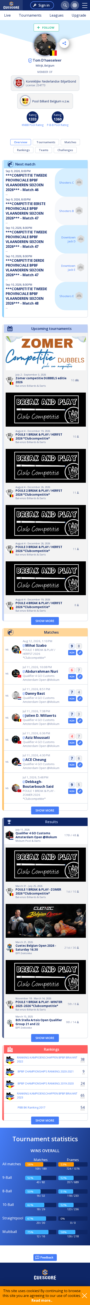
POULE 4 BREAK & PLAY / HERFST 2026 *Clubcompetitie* (39, 605)
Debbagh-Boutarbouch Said (38, 784)
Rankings (23, 150)
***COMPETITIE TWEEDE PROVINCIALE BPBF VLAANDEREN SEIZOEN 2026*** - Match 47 (26, 239)
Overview (20, 142)
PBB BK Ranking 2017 (31, 1107)
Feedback (46, 1257)
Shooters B (66, 211)
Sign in (44, 5)
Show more (44, 621)
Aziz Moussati (37, 737)
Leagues (57, 15)
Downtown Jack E (68, 268)
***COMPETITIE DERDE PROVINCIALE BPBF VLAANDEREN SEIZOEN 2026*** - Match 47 (25, 267)
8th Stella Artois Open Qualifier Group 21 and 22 (39, 1022)
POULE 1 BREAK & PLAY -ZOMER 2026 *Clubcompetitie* (38, 891)
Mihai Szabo (36, 645)
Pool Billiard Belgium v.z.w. (51, 101)
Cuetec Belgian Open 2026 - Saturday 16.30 (36, 948)
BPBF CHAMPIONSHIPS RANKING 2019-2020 (46, 1083)
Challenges (65, 150)
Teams (43, 150)
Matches (70, 142)
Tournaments (30, 15)
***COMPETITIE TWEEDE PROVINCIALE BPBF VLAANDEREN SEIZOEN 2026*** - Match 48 (26, 296)
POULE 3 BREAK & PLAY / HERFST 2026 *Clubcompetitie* (39, 549)
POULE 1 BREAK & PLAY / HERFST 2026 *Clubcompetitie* (39, 436)
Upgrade (79, 15)
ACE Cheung (35, 759)
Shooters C (66, 182)
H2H (71, 652)
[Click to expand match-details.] (80, 652)
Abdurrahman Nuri (41, 671)
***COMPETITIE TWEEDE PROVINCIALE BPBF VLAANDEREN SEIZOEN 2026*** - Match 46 (26, 182)
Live (7, 15)
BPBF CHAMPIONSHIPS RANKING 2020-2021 (46, 1071)
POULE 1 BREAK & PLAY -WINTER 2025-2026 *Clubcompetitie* (39, 1004)
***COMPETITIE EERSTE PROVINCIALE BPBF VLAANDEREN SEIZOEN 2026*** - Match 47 (25, 211)
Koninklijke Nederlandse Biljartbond (51, 81)
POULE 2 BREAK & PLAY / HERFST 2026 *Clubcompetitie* (39, 492)
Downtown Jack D (68, 239)
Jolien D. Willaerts (40, 715)
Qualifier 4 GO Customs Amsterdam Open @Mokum (36, 835)
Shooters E (66, 296)
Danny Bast (35, 693)
